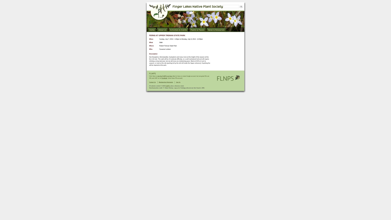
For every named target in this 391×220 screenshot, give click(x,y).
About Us (162, 30)
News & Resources (216, 30)
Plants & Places (197, 30)
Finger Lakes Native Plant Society (198, 6)
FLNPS (152, 73)
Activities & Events (178, 30)
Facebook (164, 78)
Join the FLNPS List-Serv (164, 76)
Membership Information (166, 82)
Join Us (178, 82)
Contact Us (152, 82)
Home (152, 30)
